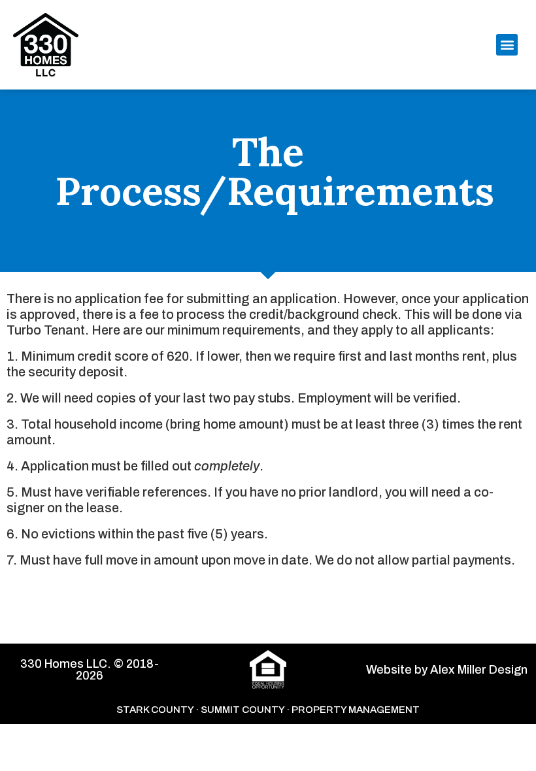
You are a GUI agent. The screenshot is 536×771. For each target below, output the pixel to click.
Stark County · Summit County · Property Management (268, 709)
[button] (507, 45)
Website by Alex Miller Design (447, 669)
